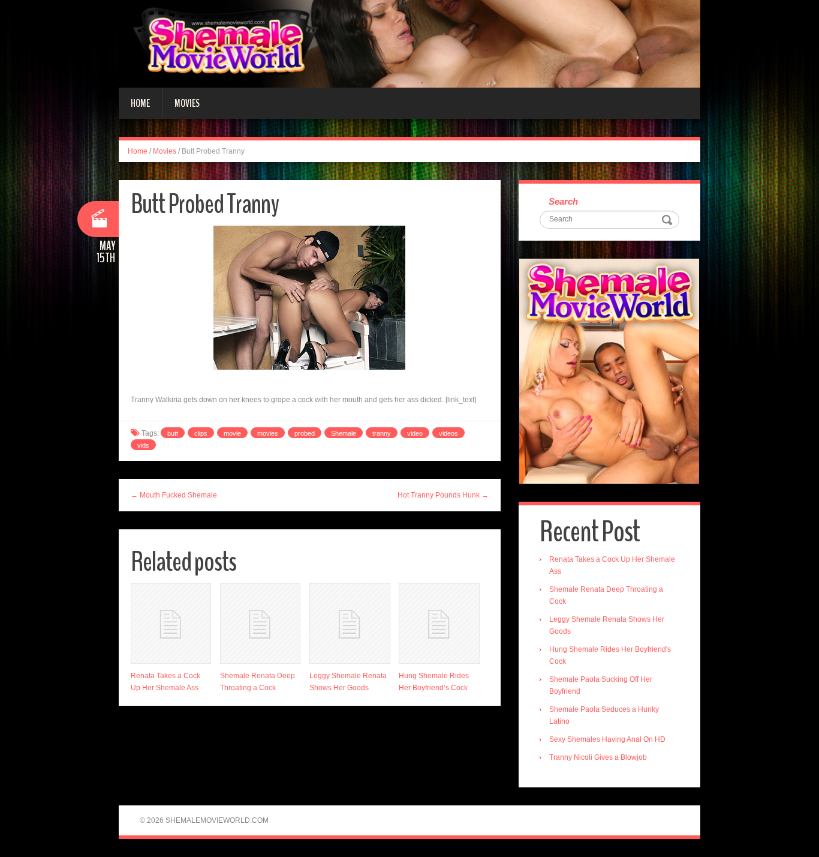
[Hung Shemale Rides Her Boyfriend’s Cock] (439, 623)
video (415, 433)
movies (267, 433)
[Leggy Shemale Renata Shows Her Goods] (349, 623)
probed (304, 433)
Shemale (343, 433)
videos (448, 433)
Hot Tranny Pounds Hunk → (443, 495)
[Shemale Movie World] (409, 43)
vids (143, 445)
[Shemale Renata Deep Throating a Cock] (260, 623)
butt (172, 433)
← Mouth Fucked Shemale (174, 495)
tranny (381, 433)
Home (140, 103)
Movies (187, 103)
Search (563, 201)
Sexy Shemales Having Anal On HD (607, 739)
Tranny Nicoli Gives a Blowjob (598, 757)
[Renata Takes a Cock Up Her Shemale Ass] (171, 623)
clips (200, 433)
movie (232, 433)
